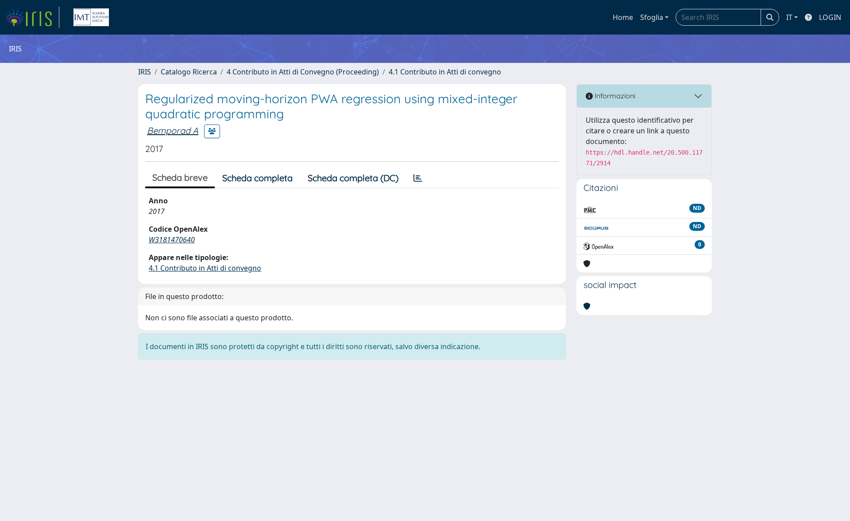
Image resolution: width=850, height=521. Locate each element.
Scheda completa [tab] (257, 177)
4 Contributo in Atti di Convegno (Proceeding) (303, 72)
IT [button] (789, 17)
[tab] (418, 178)
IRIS (144, 72)
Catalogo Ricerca (189, 72)
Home (623, 17)
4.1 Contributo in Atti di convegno (445, 72)
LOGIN (830, 17)
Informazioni (614, 95)
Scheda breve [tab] (180, 177)
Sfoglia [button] (651, 17)
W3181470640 (172, 240)
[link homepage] (32, 17)
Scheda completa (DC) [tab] (353, 177)
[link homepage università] (91, 17)
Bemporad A (172, 130)
